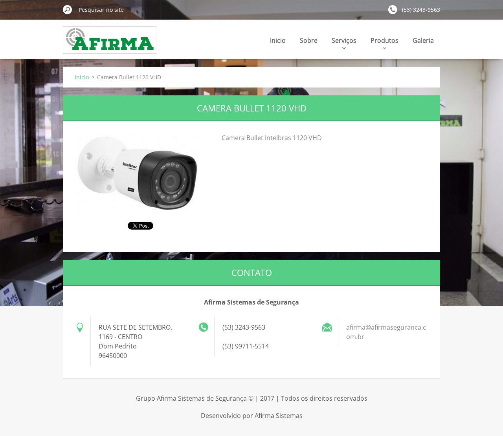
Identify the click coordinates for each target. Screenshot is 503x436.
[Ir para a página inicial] (110, 44)
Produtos (384, 40)
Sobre (309, 40)
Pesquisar (67, 9)
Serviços (344, 40)
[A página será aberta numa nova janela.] (139, 172)
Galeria (423, 40)
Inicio (278, 40)
